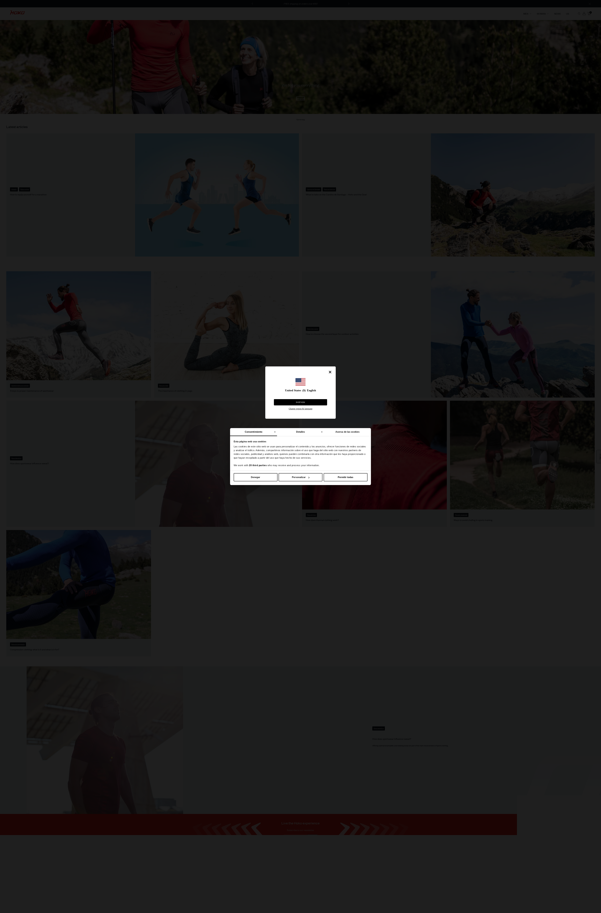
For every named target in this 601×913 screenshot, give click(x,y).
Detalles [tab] (300, 431)
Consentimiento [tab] (253, 431)
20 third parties (258, 465)
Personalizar (299, 477)
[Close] (330, 372)
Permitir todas (345, 477)
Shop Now (300, 402)
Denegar (255, 477)
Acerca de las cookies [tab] (347, 431)
